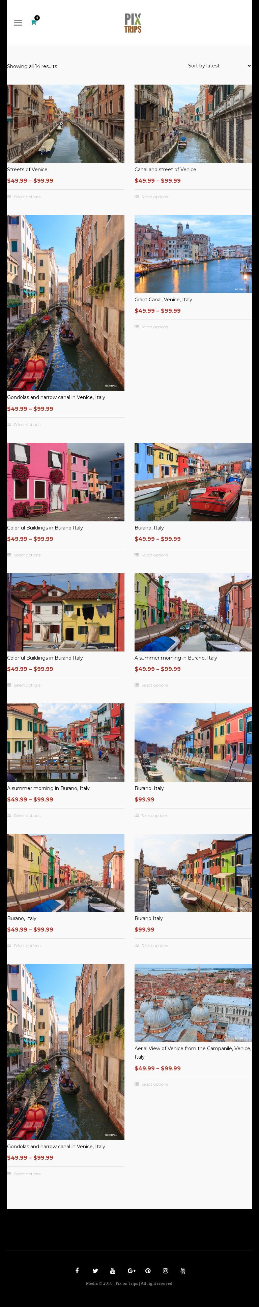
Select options (27, 197)
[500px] (182, 1271)
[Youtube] (112, 1271)
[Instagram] (165, 1271)
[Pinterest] (147, 1271)
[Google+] (129, 1271)
